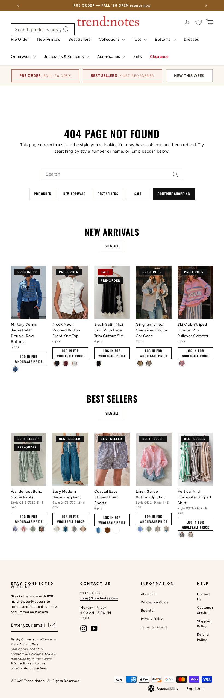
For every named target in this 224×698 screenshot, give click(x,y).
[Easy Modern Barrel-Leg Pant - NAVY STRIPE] (74, 529)
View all (112, 246)
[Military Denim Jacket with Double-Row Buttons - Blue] (15, 369)
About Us (148, 594)
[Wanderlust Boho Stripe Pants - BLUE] (15, 529)
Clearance (159, 56)
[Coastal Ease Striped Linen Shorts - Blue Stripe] (98, 530)
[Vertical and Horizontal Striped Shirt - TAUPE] (190, 534)
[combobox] (43, 29)
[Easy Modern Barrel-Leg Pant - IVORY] (57, 529)
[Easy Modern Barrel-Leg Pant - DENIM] (65, 529)
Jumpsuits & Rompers (64, 56)
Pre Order (20, 39)
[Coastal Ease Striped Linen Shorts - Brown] (107, 530)
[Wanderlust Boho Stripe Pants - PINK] (24, 529)
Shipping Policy (204, 623)
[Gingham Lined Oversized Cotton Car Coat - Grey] (149, 363)
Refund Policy (203, 637)
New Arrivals (48, 39)
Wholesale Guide (155, 602)
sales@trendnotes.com (99, 598)
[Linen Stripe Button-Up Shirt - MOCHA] (157, 529)
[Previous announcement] (18, 5)
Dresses (191, 39)
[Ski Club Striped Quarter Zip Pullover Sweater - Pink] (182, 363)
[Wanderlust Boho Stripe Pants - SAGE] (33, 529)
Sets (137, 56)
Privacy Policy (21, 663)
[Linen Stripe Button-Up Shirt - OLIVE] (149, 529)
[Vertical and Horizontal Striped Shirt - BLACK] (182, 534)
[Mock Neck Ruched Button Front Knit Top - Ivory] (74, 363)
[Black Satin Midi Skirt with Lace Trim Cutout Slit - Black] (98, 363)
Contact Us (203, 596)
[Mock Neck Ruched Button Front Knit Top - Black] (57, 363)
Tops (138, 39)
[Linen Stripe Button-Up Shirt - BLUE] (140, 529)
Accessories (109, 56)
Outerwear (21, 56)
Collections (110, 39)
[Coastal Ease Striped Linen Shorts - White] (116, 530)
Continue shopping (174, 193)
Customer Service (205, 610)
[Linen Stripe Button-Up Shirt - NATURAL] (166, 529)
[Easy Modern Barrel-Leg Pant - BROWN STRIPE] (83, 529)
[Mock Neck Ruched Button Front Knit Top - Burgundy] (65, 363)
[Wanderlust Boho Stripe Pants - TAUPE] (41, 529)
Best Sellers (80, 39)
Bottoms (163, 39)
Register (148, 610)
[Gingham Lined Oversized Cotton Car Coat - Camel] (140, 363)
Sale (138, 193)
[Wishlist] (198, 22)
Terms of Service (154, 627)
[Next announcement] (206, 5)
